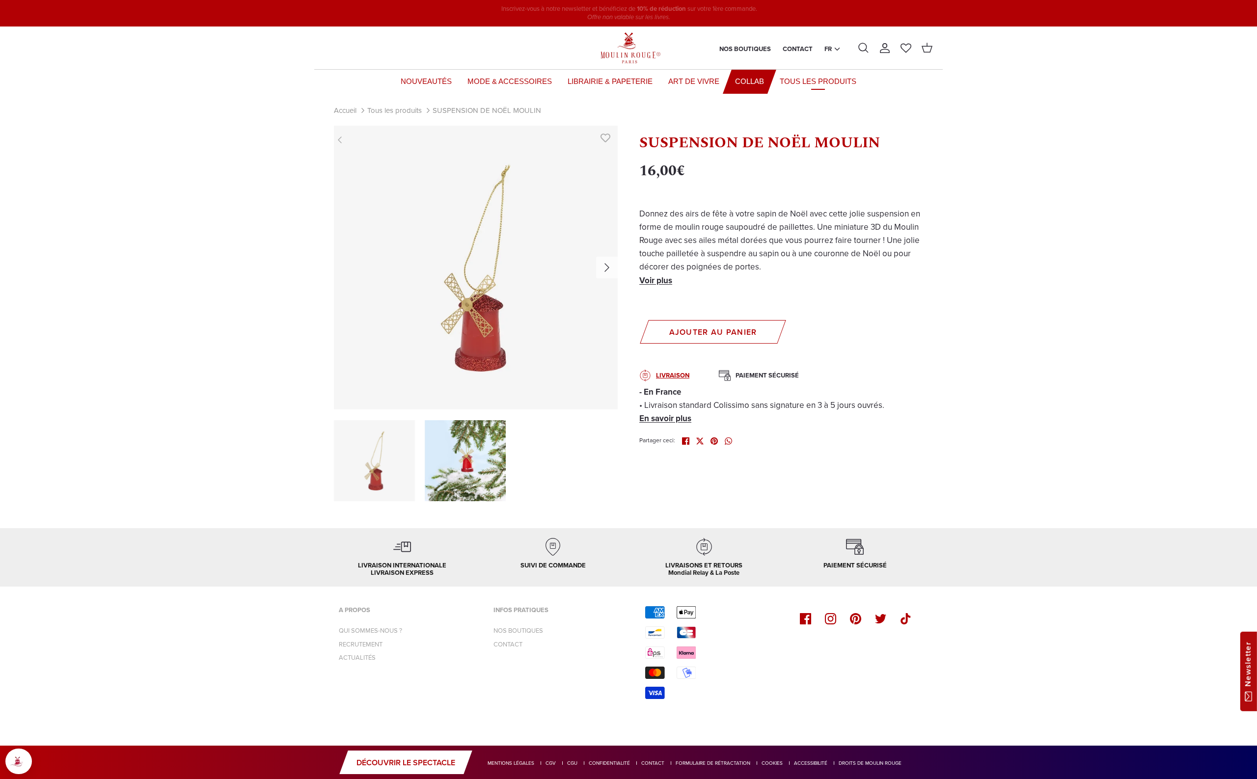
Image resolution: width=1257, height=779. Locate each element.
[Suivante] (607, 267)
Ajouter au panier (713, 332)
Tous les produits (394, 110)
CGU (572, 763)
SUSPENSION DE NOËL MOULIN (487, 110)
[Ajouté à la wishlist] (605, 138)
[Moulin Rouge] (628, 48)
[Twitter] (880, 618)
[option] (476, 267)
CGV (551, 763)
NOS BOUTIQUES (518, 630)
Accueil (345, 110)
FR (828, 49)
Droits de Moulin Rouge (870, 763)
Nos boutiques (745, 49)
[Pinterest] (855, 618)
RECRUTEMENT (361, 644)
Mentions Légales (511, 763)
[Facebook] (805, 618)
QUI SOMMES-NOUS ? (370, 630)
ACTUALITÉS (357, 657)
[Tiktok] (905, 618)
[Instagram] (830, 618)
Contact (798, 49)
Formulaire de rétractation (713, 763)
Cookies (772, 763)
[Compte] (885, 48)
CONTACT (507, 644)
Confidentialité (609, 763)
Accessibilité (810, 763)
